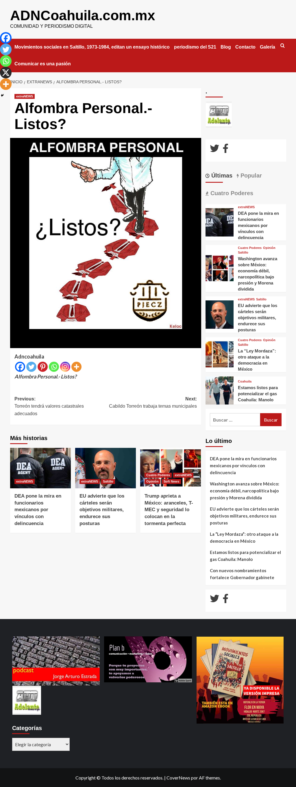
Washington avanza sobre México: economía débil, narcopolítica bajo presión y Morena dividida (244, 490)
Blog (226, 47)
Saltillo (108, 481)
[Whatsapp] (54, 367)
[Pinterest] (43, 367)
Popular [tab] (250, 175)
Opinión (152, 481)
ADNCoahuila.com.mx (82, 15)
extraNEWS (24, 96)
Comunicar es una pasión (42, 63)
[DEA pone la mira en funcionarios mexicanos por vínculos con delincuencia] (40, 468)
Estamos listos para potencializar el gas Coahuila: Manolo (258, 393)
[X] (6, 72)
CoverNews (178, 777)
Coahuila (244, 381)
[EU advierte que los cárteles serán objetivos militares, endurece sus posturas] (105, 468)
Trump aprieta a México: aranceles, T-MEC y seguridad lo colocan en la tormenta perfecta (169, 509)
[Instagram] (65, 367)
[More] (76, 367)
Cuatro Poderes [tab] (231, 193)
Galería (267, 47)
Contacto (245, 47)
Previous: (49, 406)
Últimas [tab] (221, 175)
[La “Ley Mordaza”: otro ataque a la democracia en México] (220, 353)
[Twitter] (31, 367)
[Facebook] (20, 367)
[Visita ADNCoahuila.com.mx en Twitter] (214, 150)
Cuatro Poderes (158, 475)
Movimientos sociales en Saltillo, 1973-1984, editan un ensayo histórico (92, 47)
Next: (153, 402)
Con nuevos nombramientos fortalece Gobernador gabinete (242, 574)
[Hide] (2, 95)
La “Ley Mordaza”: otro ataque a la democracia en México (244, 537)
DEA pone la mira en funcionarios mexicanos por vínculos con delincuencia (37, 509)
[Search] (282, 46)
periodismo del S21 (195, 47)
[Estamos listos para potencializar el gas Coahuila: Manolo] (220, 390)
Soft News (171, 481)
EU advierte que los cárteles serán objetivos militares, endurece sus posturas (101, 509)
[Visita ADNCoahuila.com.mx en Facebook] (225, 150)
